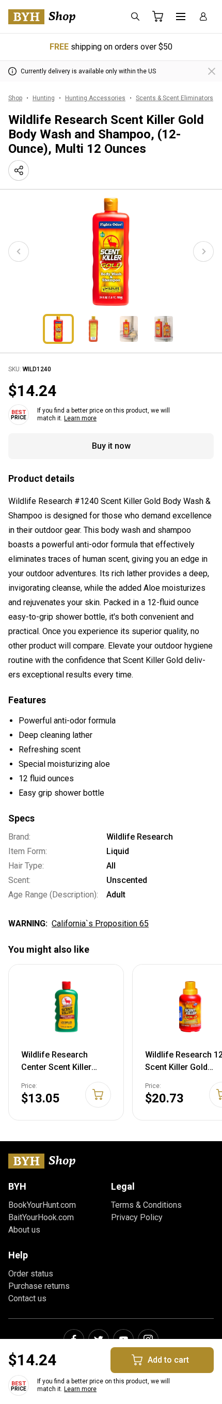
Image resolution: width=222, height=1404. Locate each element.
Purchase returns (39, 1286)
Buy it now (111, 446)
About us (24, 1230)
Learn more (80, 418)
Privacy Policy (137, 1217)
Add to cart (168, 1360)
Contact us (27, 1298)
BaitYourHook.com (41, 1217)
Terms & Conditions (146, 1205)
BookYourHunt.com (42, 1205)
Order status (30, 1274)
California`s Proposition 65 (100, 923)
